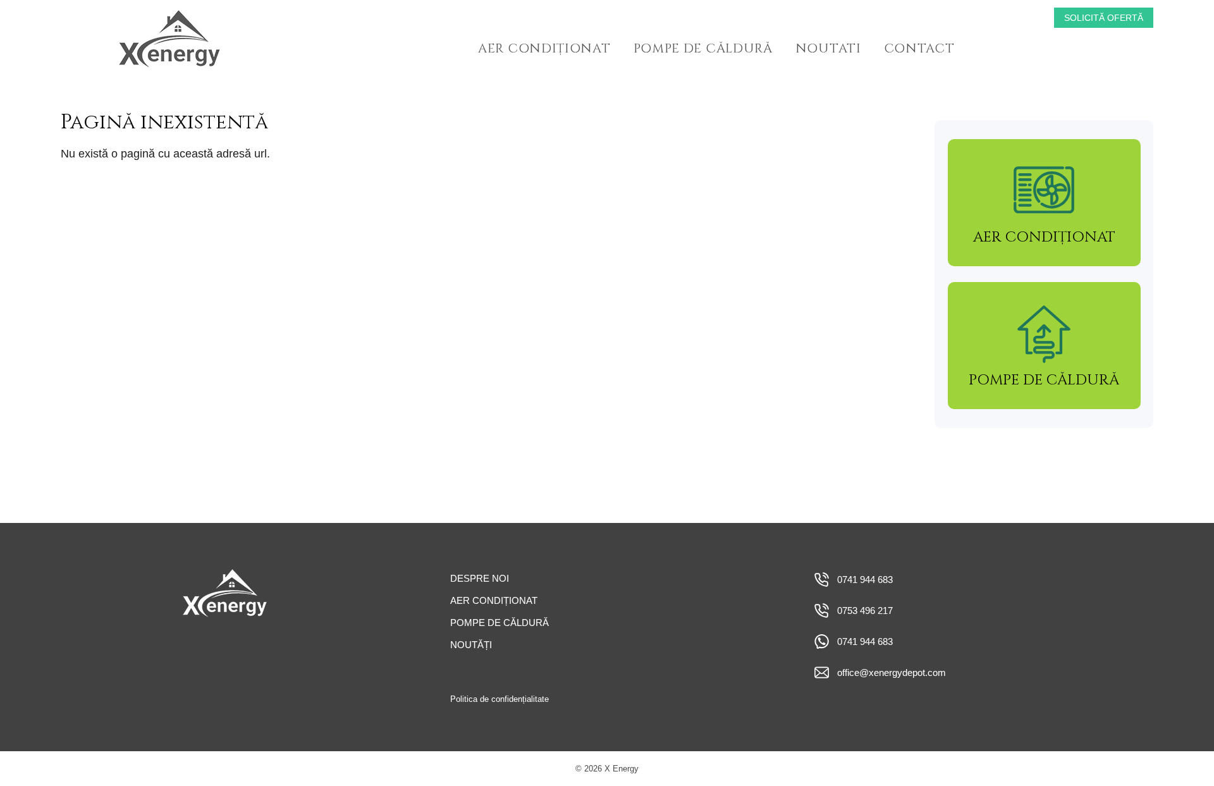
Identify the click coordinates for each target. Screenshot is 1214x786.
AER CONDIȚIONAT (544, 48)
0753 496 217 (865, 610)
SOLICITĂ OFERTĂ (1103, 18)
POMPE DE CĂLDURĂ (703, 48)
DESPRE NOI (479, 578)
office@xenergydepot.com (891, 672)
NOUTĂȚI (471, 644)
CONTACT (919, 48)
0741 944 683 (865, 579)
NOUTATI (828, 48)
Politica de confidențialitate (499, 699)
